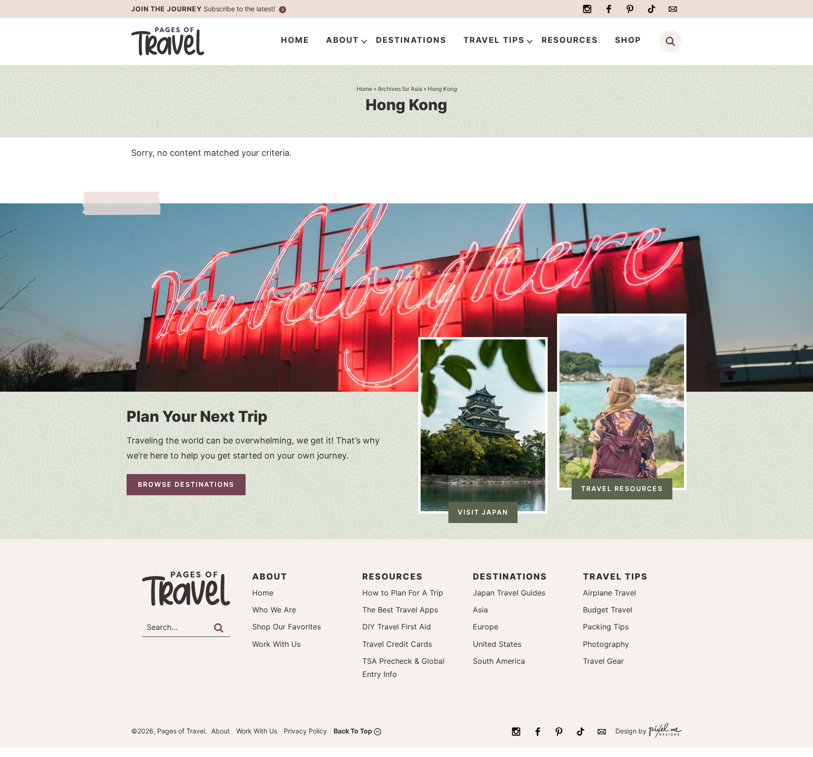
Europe (485, 626)
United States (497, 644)
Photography (606, 644)
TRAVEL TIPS (494, 40)
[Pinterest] (630, 9)
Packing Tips (606, 626)
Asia (480, 609)
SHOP (628, 40)
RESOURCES (570, 40)
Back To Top (353, 731)
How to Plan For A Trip (402, 592)
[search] (670, 41)
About (220, 731)
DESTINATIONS (411, 40)
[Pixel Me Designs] (664, 731)
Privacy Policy (305, 731)
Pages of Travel (186, 41)
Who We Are (274, 609)
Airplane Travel (609, 592)
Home (262, 592)
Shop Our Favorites (286, 626)
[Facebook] (609, 9)
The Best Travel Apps (400, 609)
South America (499, 661)
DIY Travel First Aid (396, 626)
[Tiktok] (652, 9)
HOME (295, 40)
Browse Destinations (186, 484)
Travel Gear (603, 661)
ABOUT (342, 40)
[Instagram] (587, 9)
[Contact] (673, 9)
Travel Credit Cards (397, 644)
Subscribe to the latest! (204, 9)
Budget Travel (607, 609)
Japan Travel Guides (509, 592)
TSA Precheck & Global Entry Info (403, 667)
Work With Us (276, 644)
